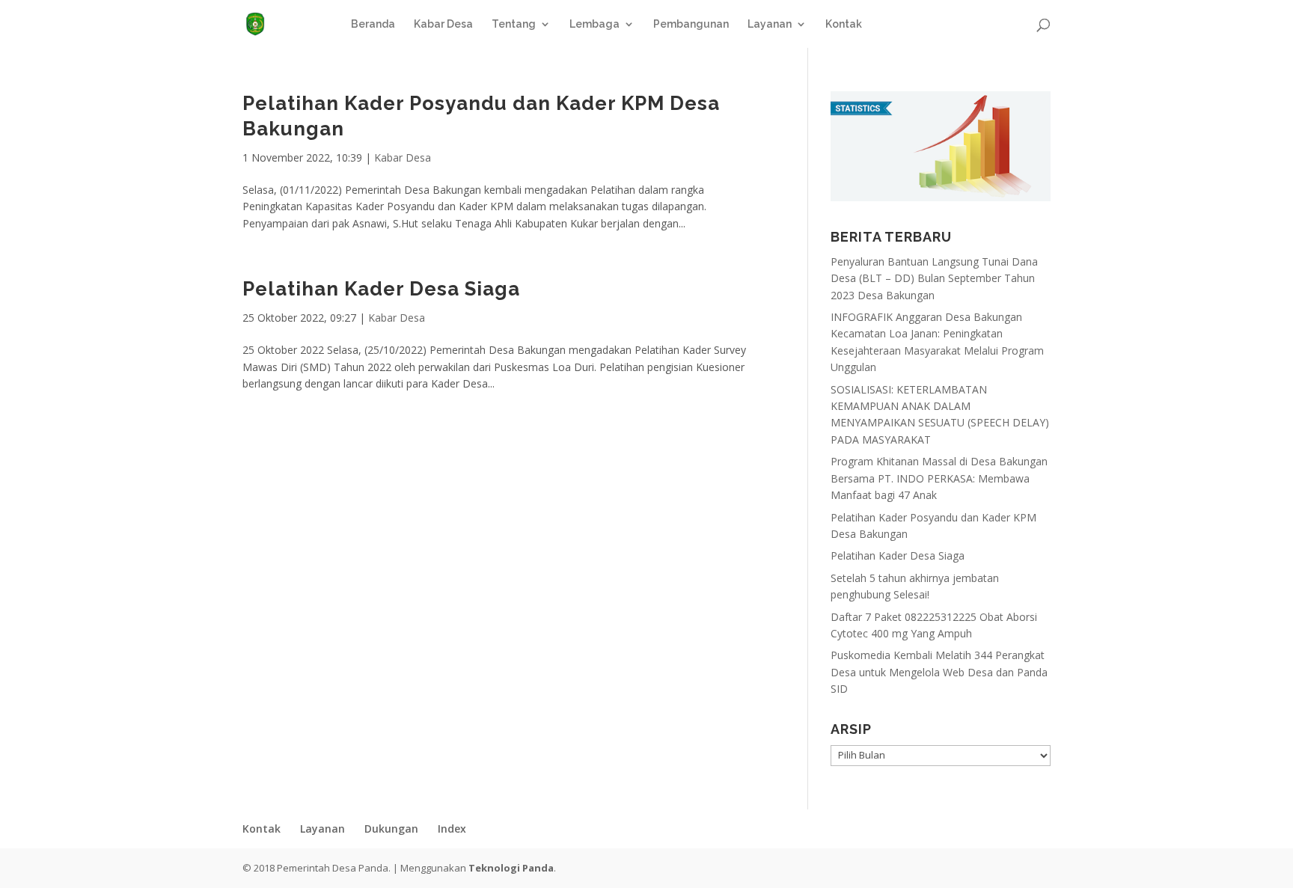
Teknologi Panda (511, 868)
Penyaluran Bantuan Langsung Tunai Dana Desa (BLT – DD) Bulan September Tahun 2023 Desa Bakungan (934, 278)
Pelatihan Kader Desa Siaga (381, 289)
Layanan (770, 24)
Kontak (843, 24)
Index (452, 828)
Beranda (373, 24)
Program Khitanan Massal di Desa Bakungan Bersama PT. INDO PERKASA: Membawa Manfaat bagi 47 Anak (939, 478)
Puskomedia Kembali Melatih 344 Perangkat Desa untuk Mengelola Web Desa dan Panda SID (939, 672)
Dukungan (391, 828)
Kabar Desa (443, 24)
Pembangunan (691, 24)
